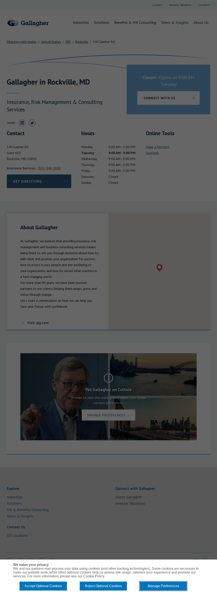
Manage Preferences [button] (163, 586)
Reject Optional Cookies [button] (103, 586)
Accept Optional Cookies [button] (43, 586)
